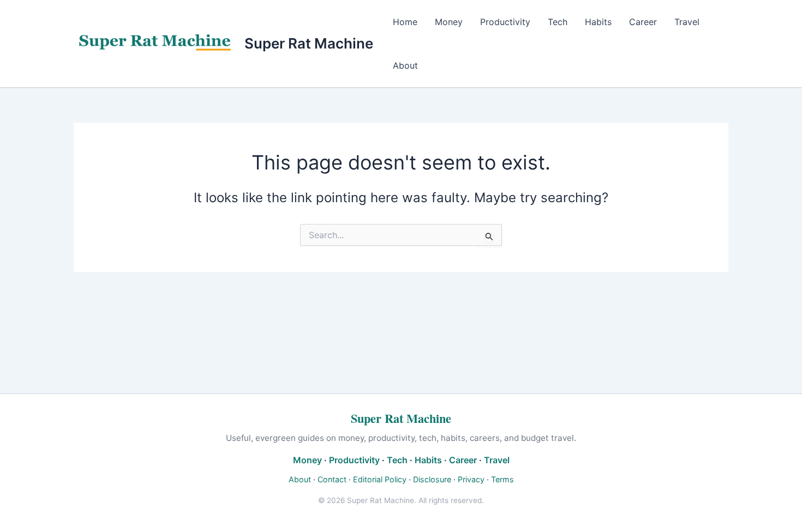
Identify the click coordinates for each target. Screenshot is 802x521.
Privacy (471, 479)
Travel (686, 21)
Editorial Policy (379, 479)
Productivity (505, 21)
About (405, 65)
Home (405, 21)
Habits (598, 21)
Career (643, 21)
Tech (557, 21)
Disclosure (432, 479)
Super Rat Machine (308, 43)
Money (449, 21)
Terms (502, 479)
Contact (332, 479)
